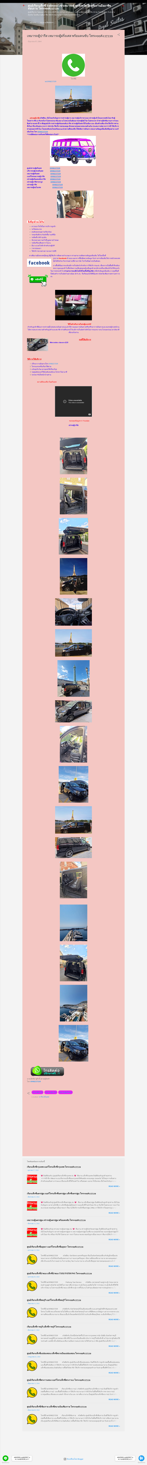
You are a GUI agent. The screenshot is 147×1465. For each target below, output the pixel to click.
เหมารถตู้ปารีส (50, 1092)
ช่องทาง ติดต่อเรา (46, 22)
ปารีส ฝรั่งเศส (44, 1097)
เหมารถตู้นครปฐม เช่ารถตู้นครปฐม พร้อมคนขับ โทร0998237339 (56, 1220)
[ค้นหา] (123, 6)
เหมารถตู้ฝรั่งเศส (65, 1092)
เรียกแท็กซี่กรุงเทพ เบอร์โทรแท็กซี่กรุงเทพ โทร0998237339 (54, 1166)
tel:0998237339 (50, 82)
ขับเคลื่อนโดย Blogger (74, 1459)
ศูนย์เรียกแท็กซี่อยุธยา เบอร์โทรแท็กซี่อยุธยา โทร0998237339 (55, 1246)
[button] (118, 35)
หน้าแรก (33, 22)
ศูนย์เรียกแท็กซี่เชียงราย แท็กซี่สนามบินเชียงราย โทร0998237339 (56, 1406)
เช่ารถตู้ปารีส (37, 1092)
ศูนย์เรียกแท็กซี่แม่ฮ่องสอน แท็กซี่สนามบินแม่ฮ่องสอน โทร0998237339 (59, 1353)
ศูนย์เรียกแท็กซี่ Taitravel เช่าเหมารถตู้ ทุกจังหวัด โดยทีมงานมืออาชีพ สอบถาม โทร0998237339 (69, 7)
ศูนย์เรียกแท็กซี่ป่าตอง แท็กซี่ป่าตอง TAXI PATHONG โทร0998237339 (59, 1273)
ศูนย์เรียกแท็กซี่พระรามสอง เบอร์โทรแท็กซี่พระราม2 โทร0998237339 (58, 1380)
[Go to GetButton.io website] (141, 1462)
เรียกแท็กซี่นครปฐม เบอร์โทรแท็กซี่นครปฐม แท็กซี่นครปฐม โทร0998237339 (61, 1193)
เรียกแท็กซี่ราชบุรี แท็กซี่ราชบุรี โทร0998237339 (49, 1326)
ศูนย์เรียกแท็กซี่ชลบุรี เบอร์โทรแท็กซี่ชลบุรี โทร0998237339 (54, 1300)
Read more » (114, 1186)
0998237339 (43, 132)
